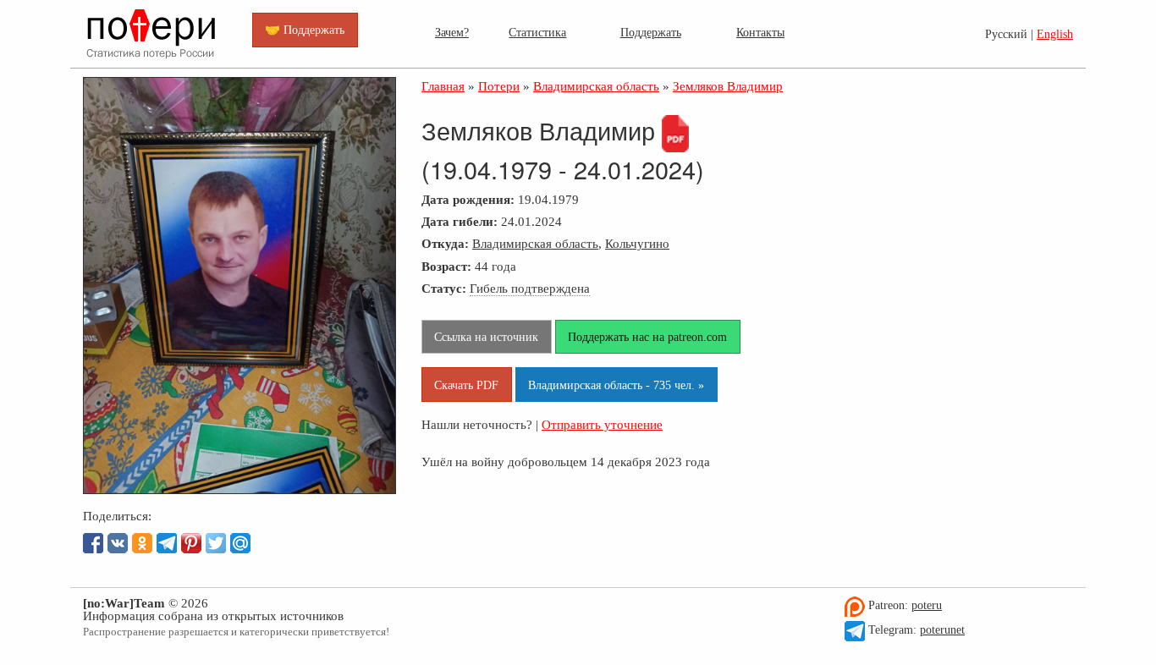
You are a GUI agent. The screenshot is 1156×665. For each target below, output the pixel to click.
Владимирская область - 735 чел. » (616, 385)
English (1055, 34)
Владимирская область (535, 243)
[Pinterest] (191, 543)
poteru (926, 605)
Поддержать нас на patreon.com (647, 336)
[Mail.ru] (240, 543)
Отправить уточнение (602, 424)
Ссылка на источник (486, 336)
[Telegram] (167, 543)
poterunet (942, 630)
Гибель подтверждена (530, 288)
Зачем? (452, 32)
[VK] (117, 543)
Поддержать (650, 32)
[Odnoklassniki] (142, 543)
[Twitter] (216, 543)
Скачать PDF (466, 385)
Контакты (760, 32)
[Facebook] (93, 543)
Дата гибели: (459, 221)
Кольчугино (637, 243)
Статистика (537, 32)
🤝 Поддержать (304, 29)
